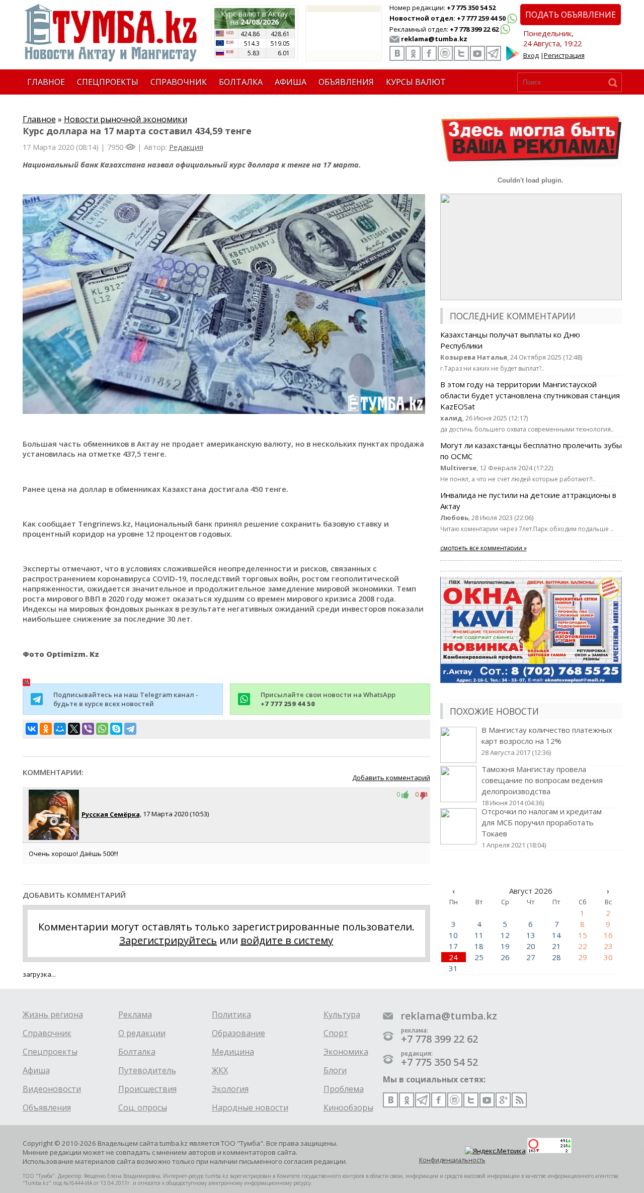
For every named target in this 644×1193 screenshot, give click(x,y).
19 (505, 946)
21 (556, 946)
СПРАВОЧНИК (178, 82)
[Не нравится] (424, 794)
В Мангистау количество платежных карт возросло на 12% (546, 741)
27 (530, 957)
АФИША (290, 82)
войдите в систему (286, 940)
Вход (531, 55)
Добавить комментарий (391, 777)
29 (582, 957)
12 (505, 935)
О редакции (142, 1033)
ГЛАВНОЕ (46, 82)
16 (608, 935)
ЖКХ (220, 1070)
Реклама (135, 1014)
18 (479, 946)
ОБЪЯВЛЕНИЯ (346, 82)
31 (453, 968)
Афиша (36, 1070)
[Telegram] (130, 729)
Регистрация (564, 55)
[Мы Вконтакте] (397, 53)
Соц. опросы (142, 1107)
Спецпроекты (50, 1051)
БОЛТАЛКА (241, 82)
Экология (230, 1088)
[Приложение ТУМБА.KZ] (512, 58)
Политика (231, 1014)
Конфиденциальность (452, 1160)
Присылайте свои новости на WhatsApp (328, 699)
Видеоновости (52, 1088)
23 (608, 946)
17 (453, 946)
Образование (238, 1033)
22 (582, 946)
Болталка (136, 1051)
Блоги (335, 1070)
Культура (342, 1014)
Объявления (47, 1107)
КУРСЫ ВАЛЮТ (416, 82)
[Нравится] (407, 794)
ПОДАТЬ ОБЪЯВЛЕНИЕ (570, 14)
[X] (74, 729)
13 (530, 935)
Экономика (346, 1051)
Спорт (336, 1033)
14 (556, 935)
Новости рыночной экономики (125, 119)
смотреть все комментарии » (483, 548)
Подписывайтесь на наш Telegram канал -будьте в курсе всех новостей (125, 699)
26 (505, 957)
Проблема (344, 1088)
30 (608, 957)
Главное (39, 119)
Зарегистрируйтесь (168, 940)
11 (479, 935)
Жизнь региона (53, 1014)
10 (453, 935)
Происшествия (147, 1088)
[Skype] (116, 729)
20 (530, 946)
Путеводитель (147, 1070)
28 (556, 957)
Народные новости (250, 1107)
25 (479, 957)
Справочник (47, 1033)
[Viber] (88, 729)
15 (582, 935)
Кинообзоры (348, 1107)
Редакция (186, 147)
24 (453, 957)
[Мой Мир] (60, 729)
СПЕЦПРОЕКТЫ (107, 82)
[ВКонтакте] (32, 729)
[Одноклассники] (46, 729)
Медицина (233, 1051)
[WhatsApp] (102, 729)
